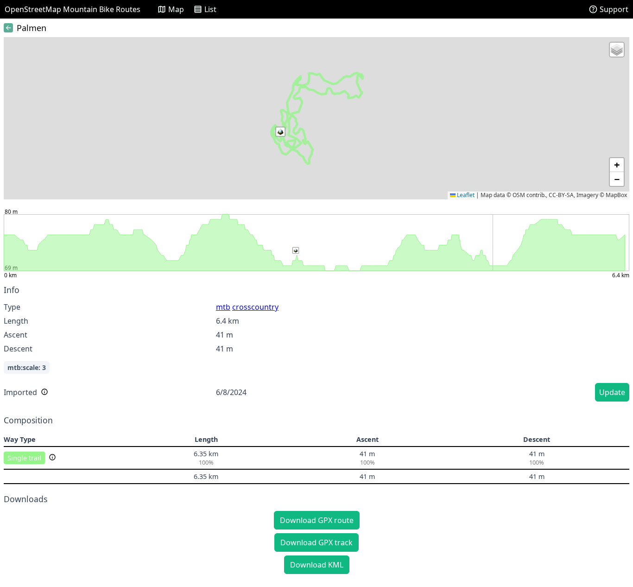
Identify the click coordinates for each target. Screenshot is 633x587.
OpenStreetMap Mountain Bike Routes (72, 9)
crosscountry (255, 307)
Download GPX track (316, 542)
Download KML (316, 565)
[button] (280, 131)
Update (612, 392)
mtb (223, 307)
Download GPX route (317, 520)
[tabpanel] (316, 344)
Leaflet (465, 195)
